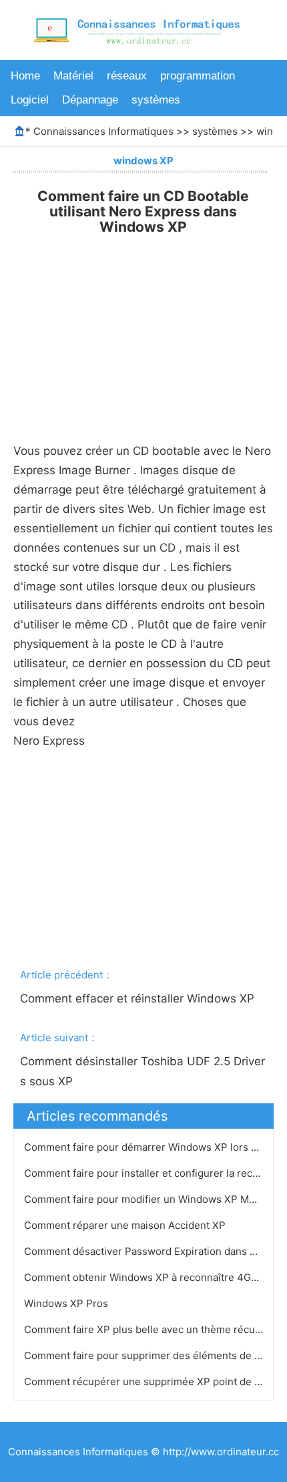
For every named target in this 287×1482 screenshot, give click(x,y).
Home (25, 75)
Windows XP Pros (67, 1303)
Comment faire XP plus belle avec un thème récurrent (152, 1329)
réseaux (127, 75)
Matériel (73, 75)
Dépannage (90, 100)
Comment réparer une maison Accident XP (126, 1225)
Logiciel (30, 100)
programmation (197, 75)
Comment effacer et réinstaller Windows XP (139, 998)
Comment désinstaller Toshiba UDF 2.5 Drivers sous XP (142, 1071)
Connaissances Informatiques (103, 131)
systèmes (155, 100)
